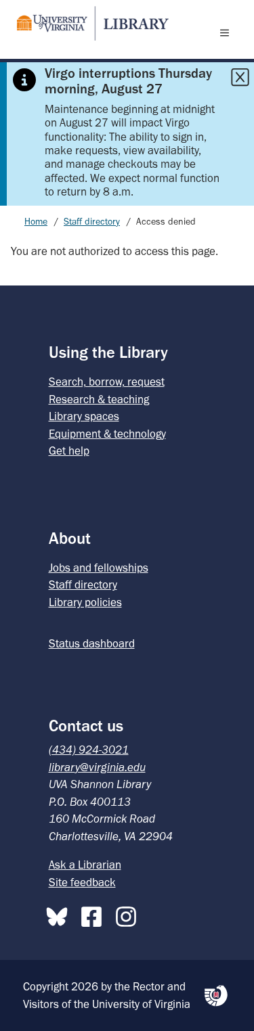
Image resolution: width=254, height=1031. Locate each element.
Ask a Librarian (85, 864)
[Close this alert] (240, 77)
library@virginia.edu (97, 767)
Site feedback (82, 882)
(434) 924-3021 (89, 749)
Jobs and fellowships (98, 567)
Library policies (85, 602)
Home (35, 221)
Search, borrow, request (107, 381)
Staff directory (92, 221)
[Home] (87, 23)
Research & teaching (99, 399)
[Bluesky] (60, 913)
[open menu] (227, 32)
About (70, 538)
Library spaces (84, 416)
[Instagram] (129, 913)
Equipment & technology (107, 433)
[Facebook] (94, 913)
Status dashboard (92, 643)
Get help (69, 450)
